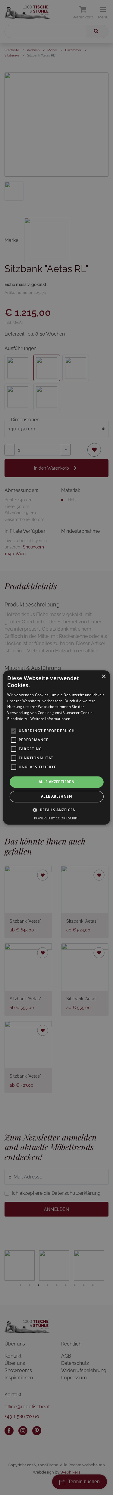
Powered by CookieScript (56, 818)
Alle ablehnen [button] (56, 796)
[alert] (56, 747)
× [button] (103, 676)
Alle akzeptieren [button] (56, 781)
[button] (56, 810)
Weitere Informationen (50, 718)
